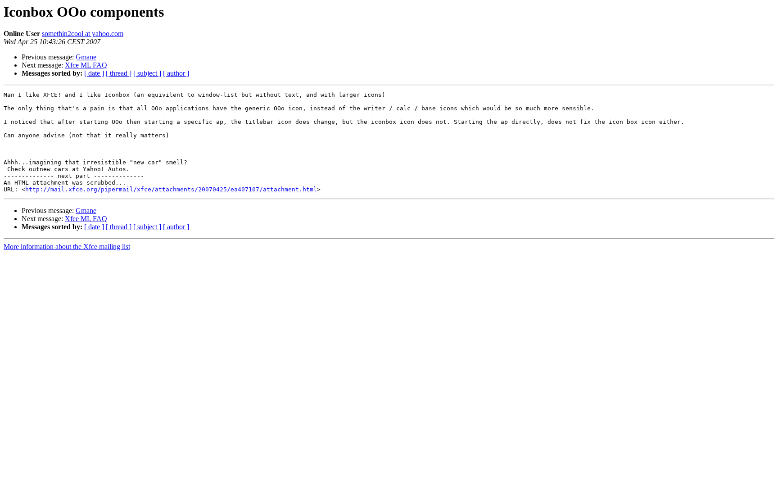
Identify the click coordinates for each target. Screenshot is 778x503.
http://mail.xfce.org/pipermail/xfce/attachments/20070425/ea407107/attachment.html (171, 189)
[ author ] (176, 73)
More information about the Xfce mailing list (67, 246)
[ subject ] (147, 73)
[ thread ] (118, 73)
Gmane (86, 57)
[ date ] (94, 73)
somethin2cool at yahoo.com (82, 33)
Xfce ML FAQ (86, 65)
